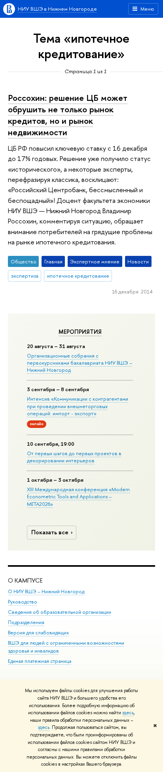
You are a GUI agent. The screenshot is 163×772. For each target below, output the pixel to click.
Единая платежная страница (39, 661)
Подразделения (26, 622)
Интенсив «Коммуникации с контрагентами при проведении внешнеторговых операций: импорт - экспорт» (77, 405)
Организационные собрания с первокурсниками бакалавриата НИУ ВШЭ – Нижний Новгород (79, 362)
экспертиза (24, 275)
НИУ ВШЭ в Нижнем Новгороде (57, 8)
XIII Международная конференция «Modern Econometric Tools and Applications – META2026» (78, 496)
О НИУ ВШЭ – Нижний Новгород (46, 591)
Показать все (49, 532)
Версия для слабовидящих (38, 632)
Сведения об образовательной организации (59, 612)
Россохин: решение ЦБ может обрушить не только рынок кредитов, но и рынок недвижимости (67, 115)
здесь (128, 713)
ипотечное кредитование (78, 275)
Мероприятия (80, 332)
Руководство (22, 601)
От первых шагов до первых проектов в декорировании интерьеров (74, 457)
